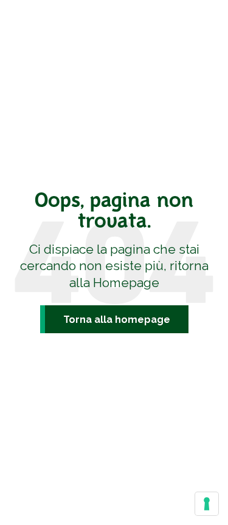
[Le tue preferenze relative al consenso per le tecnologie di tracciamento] (206, 503)
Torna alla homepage (116, 319)
